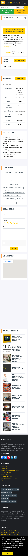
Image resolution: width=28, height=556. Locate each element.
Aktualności (4, 468)
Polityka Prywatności (6, 476)
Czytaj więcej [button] (6, 549)
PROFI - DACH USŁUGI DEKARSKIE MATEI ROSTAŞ (14, 173)
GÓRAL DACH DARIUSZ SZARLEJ (11, 195)
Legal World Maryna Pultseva (10, 180)
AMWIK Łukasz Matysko (9, 177)
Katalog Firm (4, 474)
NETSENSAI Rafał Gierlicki (17, 368)
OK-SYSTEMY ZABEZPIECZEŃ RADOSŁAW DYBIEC (17, 339)
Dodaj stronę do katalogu (8, 11)
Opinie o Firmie (5, 467)
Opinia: (5, 227)
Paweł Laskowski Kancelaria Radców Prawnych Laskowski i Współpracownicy (14, 191)
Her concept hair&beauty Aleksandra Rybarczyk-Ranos (17, 358)
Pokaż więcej (7, 46)
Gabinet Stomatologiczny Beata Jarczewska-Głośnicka (18, 426)
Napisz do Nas (5, 480)
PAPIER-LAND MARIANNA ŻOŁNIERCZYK (16, 387)
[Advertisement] (14, 23)
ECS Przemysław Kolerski (9, 203)
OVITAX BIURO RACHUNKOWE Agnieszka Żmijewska (17, 348)
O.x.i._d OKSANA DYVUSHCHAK (10, 532)
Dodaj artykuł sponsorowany (21, 11)
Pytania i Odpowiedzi (6, 472)
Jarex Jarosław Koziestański (8, 531)
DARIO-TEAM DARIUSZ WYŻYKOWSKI (13, 187)
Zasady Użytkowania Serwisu (9, 478)
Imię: (4, 214)
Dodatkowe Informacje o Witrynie (10, 470)
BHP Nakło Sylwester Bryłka (16, 417)
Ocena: (5, 220)
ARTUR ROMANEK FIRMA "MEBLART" (18, 407)
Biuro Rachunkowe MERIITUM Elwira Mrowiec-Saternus (18, 377)
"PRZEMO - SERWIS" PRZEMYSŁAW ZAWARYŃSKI (14, 199)
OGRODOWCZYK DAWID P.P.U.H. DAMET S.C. (17, 397)
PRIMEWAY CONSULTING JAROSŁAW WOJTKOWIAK (14, 183)
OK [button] (7, 553)
